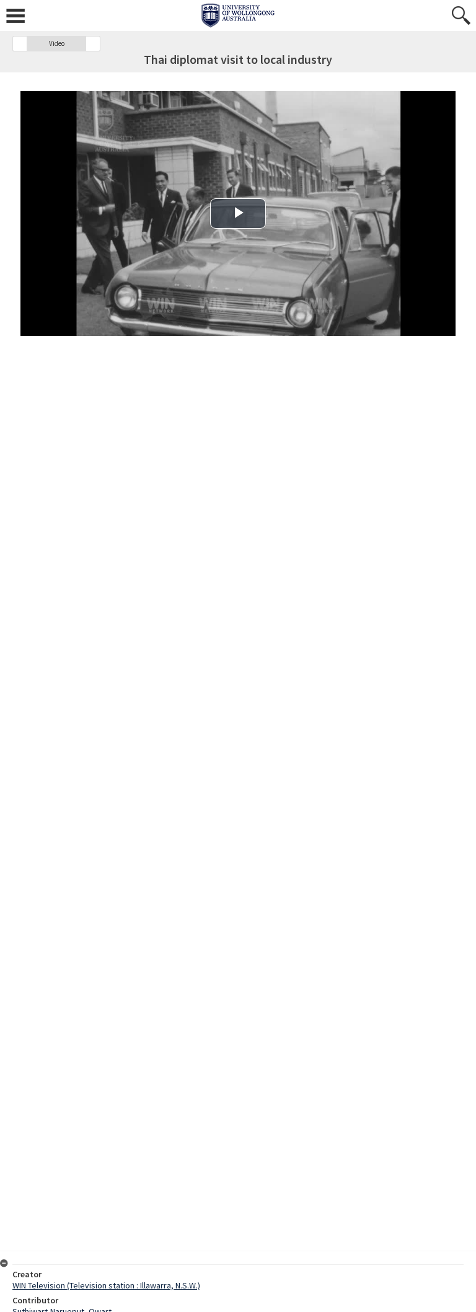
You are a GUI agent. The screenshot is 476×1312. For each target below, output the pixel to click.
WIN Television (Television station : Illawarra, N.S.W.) (106, 1285)
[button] (20, 44)
